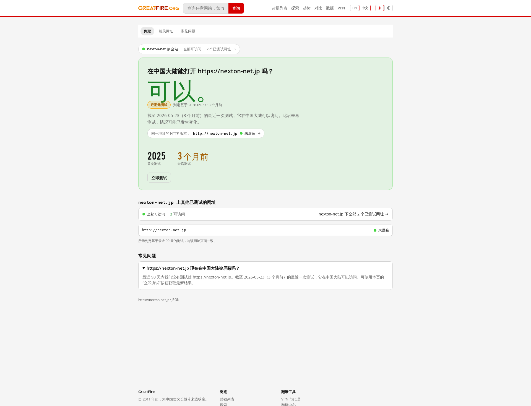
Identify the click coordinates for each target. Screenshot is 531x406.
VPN (341, 8)
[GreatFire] (158, 8)
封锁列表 (279, 8)
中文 (365, 8)
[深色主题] (388, 8)
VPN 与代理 (290, 399)
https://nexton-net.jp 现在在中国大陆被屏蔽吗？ (193, 268)
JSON (175, 299)
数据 (330, 8)
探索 (295, 8)
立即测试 (159, 177)
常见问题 (188, 30)
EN (354, 8)
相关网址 (166, 30)
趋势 (307, 8)
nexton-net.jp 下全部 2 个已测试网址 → (354, 214)
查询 (236, 8)
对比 (318, 8)
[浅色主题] (380, 8)
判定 (147, 30)
